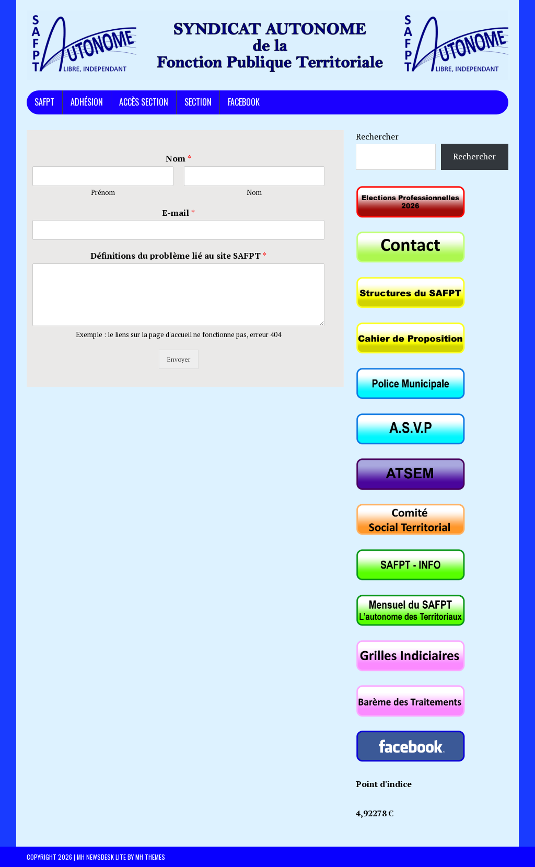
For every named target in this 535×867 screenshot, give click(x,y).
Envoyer (178, 359)
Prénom (103, 192)
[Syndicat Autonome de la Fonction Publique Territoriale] (267, 45)
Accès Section (143, 102)
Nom (178, 158)
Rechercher (377, 136)
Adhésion (87, 102)
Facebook (244, 102)
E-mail (178, 212)
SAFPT (44, 102)
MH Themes (150, 856)
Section (198, 102)
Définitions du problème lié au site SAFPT (178, 255)
